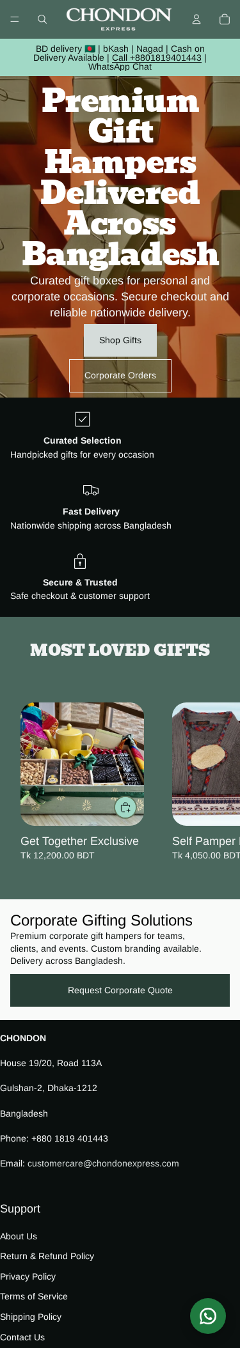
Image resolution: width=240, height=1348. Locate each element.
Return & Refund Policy (47, 1256)
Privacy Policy (28, 1276)
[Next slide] (216, 782)
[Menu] (14, 19)
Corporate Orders (120, 375)
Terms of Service (34, 1296)
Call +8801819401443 (157, 57)
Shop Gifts (120, 340)
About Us (18, 1235)
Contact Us (22, 1336)
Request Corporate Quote (120, 990)
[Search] (42, 19)
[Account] (196, 19)
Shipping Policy (30, 1317)
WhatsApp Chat (120, 66)
